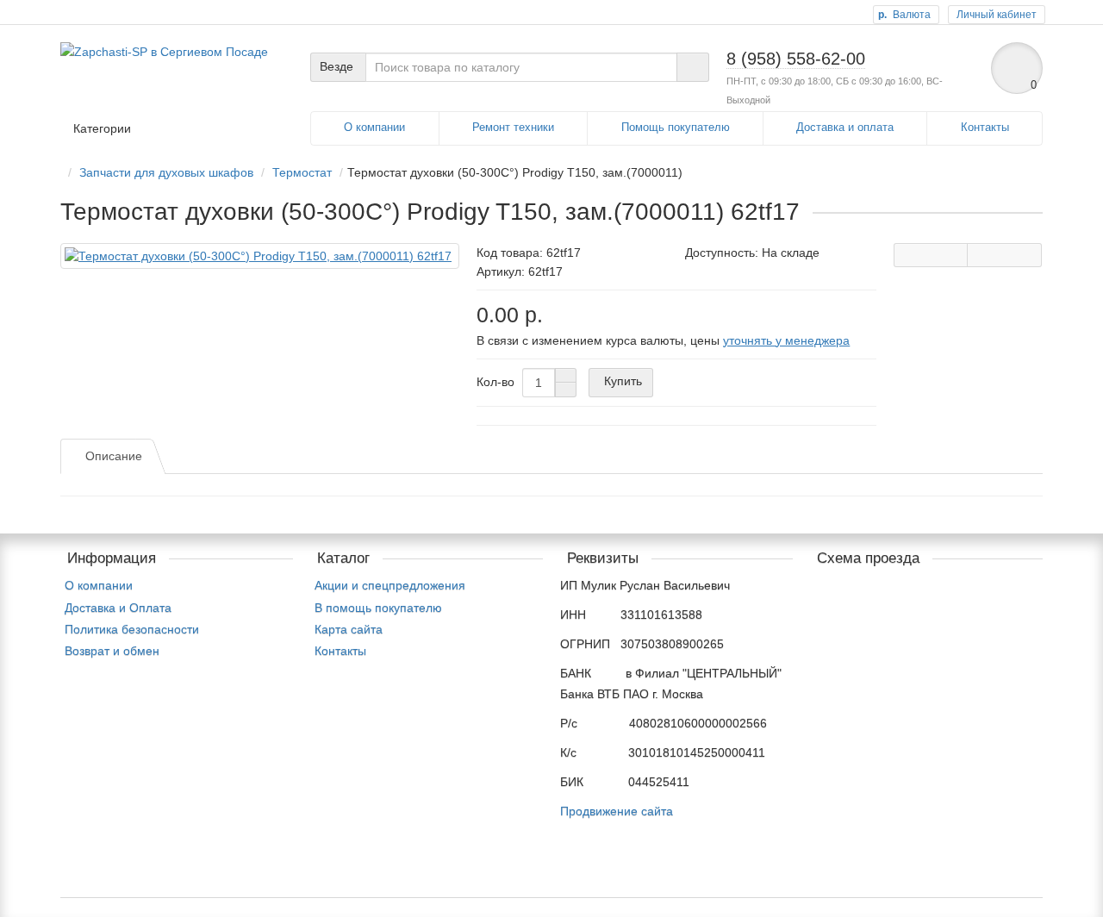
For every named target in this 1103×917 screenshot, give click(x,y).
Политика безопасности (132, 629)
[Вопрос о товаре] (931, 255)
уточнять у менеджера (786, 340)
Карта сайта (349, 629)
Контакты (985, 127)
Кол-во (495, 382)
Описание (113, 456)
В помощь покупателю (378, 607)
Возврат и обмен (112, 651)
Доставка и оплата (845, 127)
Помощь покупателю (675, 127)
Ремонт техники (513, 127)
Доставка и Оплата (118, 607)
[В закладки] (1004, 255)
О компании (374, 127)
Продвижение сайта (616, 811)
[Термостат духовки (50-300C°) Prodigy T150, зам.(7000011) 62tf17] (259, 256)
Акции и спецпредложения (390, 585)
